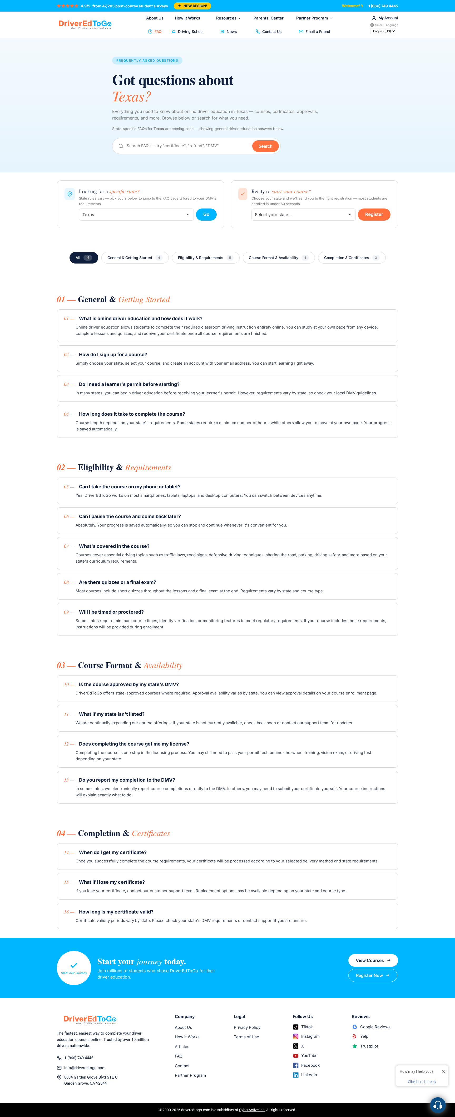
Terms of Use (246, 1036)
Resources (226, 18)
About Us (155, 18)
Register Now (369, 975)
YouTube (309, 1055)
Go (206, 214)
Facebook (310, 1065)
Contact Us (272, 31)
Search (266, 146)
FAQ (158, 31)
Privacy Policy (247, 1027)
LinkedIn (309, 1074)
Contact (182, 1065)
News (232, 31)
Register (374, 214)
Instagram (310, 1036)
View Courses (370, 960)
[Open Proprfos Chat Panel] (438, 1105)
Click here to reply (422, 1082)
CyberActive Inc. (252, 1110)
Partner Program (312, 18)
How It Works (187, 18)
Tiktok (307, 1026)
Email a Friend (317, 31)
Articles (182, 1046)
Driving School (191, 31)
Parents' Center (269, 18)
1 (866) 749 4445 (383, 6)
